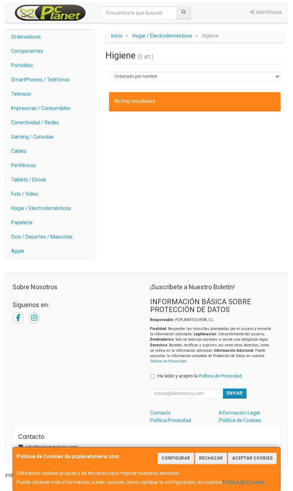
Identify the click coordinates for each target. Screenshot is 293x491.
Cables (18, 151)
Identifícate (268, 12)
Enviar (235, 393)
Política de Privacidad (168, 361)
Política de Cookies (244, 482)
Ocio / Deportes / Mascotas (42, 237)
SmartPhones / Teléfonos (40, 79)
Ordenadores (26, 37)
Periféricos (23, 165)
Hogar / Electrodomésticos (41, 208)
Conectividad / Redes (35, 122)
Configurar (176, 458)
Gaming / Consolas (32, 137)
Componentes (27, 51)
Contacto (160, 413)
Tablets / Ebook (28, 179)
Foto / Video (24, 194)
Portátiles (22, 65)
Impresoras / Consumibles (40, 108)
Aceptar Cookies (252, 458)
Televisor (21, 94)
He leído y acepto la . (200, 376)
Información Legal (239, 413)
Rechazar (211, 458)
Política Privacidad (170, 420)
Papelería (22, 222)
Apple (17, 251)
